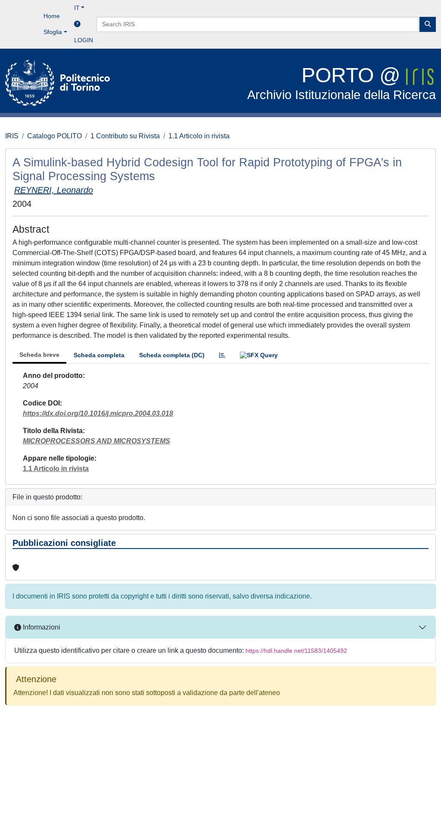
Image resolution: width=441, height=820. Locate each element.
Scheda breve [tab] (39, 354)
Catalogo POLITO (54, 136)
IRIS (12, 136)
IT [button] (77, 7)
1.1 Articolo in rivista (199, 136)
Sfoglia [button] (52, 31)
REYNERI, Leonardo (53, 190)
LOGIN (83, 40)
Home (51, 15)
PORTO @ (341, 83)
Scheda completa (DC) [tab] (172, 355)
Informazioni (40, 627)
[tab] (222, 355)
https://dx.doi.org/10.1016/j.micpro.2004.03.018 (98, 413)
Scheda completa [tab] (99, 355)
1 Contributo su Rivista (125, 136)
